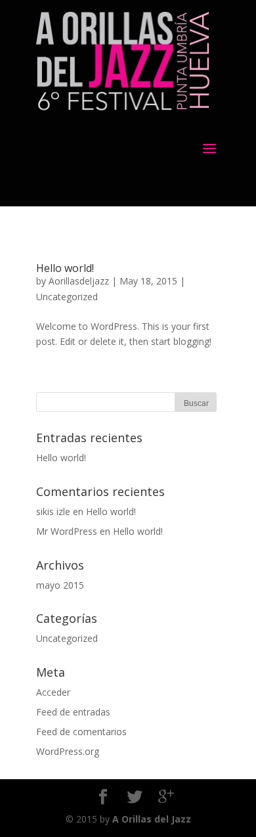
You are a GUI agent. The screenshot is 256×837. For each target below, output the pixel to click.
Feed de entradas (73, 712)
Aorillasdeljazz (79, 281)
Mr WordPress (66, 531)
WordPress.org (67, 751)
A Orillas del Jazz (151, 819)
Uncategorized (67, 296)
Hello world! (65, 268)
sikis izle (53, 511)
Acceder (53, 692)
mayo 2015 (60, 585)
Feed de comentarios (81, 731)
